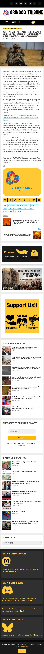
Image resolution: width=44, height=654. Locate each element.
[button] (7, 23)
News (19, 28)
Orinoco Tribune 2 (22, 187)
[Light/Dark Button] (14, 22)
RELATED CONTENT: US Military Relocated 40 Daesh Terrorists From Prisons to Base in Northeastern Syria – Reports (20, 118)
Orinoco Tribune (22, 609)
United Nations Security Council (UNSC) (20, 208)
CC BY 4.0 (16, 611)
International (12, 28)
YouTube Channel (31, 22)
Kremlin (26, 205)
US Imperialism (8, 211)
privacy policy (30, 443)
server (13, 598)
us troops (18, 211)
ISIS (21, 205)
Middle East (34, 205)
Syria (5, 208)
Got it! (22, 651)
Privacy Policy (24, 646)
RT (4, 166)
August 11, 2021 (9, 39)
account (11, 571)
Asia (4, 28)
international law (13, 205)
